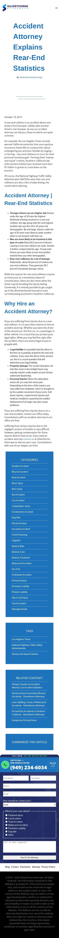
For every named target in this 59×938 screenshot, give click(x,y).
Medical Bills (18, 546)
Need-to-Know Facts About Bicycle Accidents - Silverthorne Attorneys (29, 695)
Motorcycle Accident (21, 563)
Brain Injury (17, 483)
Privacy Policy (48, 867)
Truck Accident (19, 603)
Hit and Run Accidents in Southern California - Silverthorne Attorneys (28, 713)
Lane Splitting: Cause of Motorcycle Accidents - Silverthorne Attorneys (29, 704)
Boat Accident (18, 477)
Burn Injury (17, 489)
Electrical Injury (19, 523)
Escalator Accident (21, 529)
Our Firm (16, 569)
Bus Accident (18, 495)
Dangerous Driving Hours (24, 720)
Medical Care (18, 552)
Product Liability (19, 592)
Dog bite (12, 831)
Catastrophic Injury (21, 506)
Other (11, 835)
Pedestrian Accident (21, 575)
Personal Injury (19, 580)
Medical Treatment (21, 558)
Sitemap (36, 867)
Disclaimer (25, 867)
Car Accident (18, 500)
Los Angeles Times (21, 639)
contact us (28, 439)
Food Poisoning (19, 535)
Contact (15, 867)
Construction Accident (22, 512)
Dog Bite (16, 517)
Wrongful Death (19, 609)
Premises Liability (20, 586)
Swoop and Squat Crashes (25, 654)
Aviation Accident (20, 466)
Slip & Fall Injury (20, 598)
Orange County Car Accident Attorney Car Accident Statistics (27, 686)
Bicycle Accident (20, 472)
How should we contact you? (17, 801)
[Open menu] (56, 8)
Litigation (16, 540)
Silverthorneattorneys (30, 77)
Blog (7, 867)
